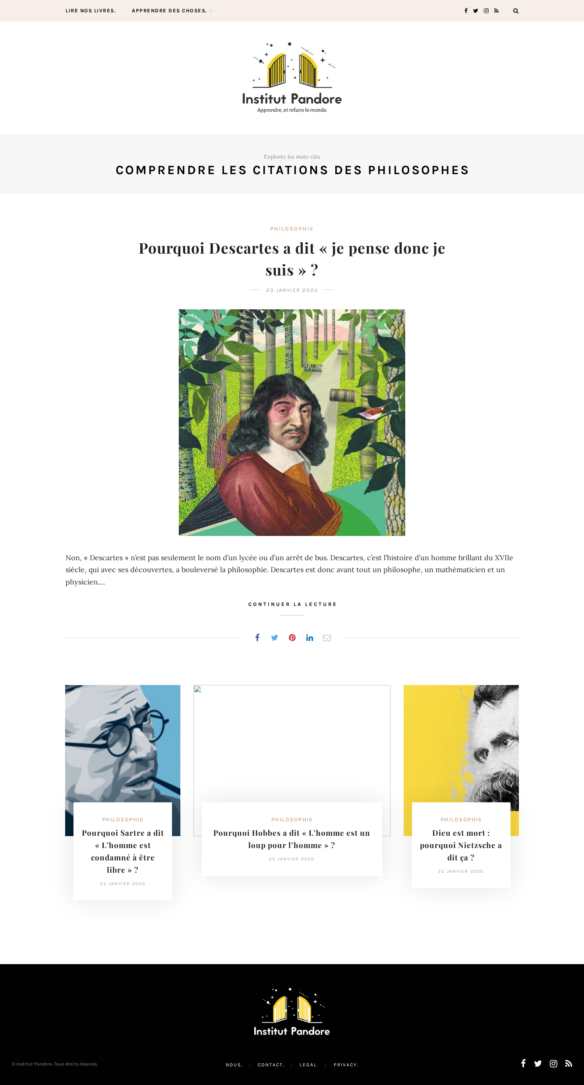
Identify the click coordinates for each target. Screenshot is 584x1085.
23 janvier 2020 (292, 290)
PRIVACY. (346, 1065)
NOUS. (234, 1065)
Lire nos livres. (91, 11)
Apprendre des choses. (169, 11)
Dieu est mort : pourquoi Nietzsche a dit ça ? (461, 844)
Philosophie (292, 228)
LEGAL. (309, 1065)
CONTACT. (271, 1065)
